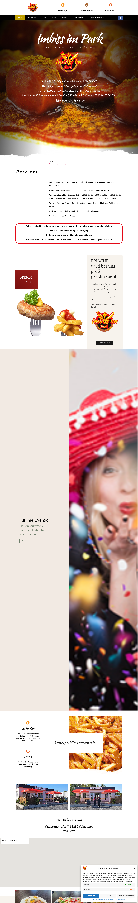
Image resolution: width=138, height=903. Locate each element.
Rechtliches (79, 18)
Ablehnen (108, 896)
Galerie (43, 18)
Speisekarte (32, 18)
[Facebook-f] (120, 18)
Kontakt (64, 18)
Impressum (121, 899)
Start (20, 18)
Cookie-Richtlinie (98, 899)
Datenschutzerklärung (110, 899)
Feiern (54, 18)
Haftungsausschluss (97, 18)
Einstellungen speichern (126, 896)
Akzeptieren (91, 896)
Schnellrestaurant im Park (58, 164)
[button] (134, 868)
